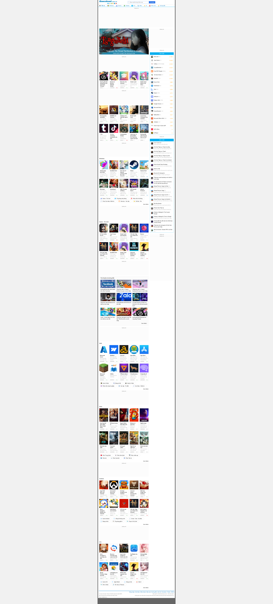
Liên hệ (159, 592)
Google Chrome (158, 103)
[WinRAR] (152, 78)
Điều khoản (143, 592)
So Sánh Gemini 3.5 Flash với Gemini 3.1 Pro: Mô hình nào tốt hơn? (162, 182)
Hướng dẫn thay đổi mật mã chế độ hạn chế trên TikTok (163, 221)
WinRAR (157, 78)
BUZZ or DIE (157, 168)
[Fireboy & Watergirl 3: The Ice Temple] (152, 217)
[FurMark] (152, 122)
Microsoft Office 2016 (160, 119)
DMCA (172, 592)
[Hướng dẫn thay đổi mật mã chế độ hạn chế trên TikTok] (152, 222)
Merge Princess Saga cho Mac (162, 186)
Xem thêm (145, 204)
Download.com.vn (163, 593)
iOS (100, 542)
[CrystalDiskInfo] (152, 68)
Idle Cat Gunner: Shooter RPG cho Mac (163, 230)
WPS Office (156, 129)
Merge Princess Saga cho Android (162, 199)
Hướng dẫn (154, 592)
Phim (100, 406)
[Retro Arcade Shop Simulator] (152, 165)
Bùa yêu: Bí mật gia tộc (159, 173)
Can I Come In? (157, 142)
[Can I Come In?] (152, 143)
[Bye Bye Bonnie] (152, 204)
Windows (101, 158)
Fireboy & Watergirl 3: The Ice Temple (162, 216)
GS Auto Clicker (158, 74)
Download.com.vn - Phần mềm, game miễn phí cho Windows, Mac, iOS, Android (108, 2)
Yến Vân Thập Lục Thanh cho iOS (162, 155)
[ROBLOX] (152, 97)
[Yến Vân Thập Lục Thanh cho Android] (152, 161)
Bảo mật (149, 592)
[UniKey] (152, 64)
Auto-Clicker (157, 60)
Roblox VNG (158, 100)
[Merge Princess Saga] (152, 191)
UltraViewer (157, 85)
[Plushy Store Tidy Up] (152, 209)
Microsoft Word (159, 108)
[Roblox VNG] (152, 100)
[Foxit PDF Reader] (152, 71)
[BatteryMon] (152, 115)
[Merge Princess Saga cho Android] (152, 200)
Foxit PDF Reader (160, 71)
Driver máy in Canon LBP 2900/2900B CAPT (160, 126)
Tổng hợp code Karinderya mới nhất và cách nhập (163, 178)
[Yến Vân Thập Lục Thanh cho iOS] (152, 156)
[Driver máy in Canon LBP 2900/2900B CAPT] (152, 126)
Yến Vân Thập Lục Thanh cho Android (162, 160)
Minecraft (157, 56)
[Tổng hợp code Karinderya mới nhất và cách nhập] (152, 178)
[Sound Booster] (152, 111)
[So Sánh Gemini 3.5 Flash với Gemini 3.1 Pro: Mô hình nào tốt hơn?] (152, 183)
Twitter (168, 592)
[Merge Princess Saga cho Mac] (152, 187)
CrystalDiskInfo (158, 67)
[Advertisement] (136, 19)
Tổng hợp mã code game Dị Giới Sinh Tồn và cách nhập (163, 226)
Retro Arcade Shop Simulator (160, 164)
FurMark (157, 122)
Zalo (156, 89)
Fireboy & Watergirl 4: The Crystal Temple (162, 213)
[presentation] (101, 41)
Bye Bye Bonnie (157, 203)
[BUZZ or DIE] (152, 169)
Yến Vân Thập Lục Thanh (160, 151)
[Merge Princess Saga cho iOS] (152, 196)
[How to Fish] (152, 82)
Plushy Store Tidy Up (159, 207)
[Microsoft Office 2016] (152, 118)
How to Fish (156, 82)
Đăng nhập (131, 592)
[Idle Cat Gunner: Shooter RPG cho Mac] (152, 230)
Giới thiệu (137, 592)
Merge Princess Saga (160, 190)
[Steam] (152, 93)
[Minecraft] (152, 57)
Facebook (164, 592)
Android (101, 478)
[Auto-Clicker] (152, 60)
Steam (157, 93)
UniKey (159, 64)
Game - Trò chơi (104, 222)
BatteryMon (157, 114)
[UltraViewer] (152, 86)
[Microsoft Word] (152, 107)
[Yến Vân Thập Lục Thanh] (152, 152)
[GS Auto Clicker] (152, 75)
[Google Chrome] (152, 104)
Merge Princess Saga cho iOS (162, 194)
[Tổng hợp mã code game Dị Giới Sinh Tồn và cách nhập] (152, 226)
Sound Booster (158, 111)
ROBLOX (157, 96)
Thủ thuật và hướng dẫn (107, 278)
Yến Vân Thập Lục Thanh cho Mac (162, 147)
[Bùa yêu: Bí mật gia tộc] (152, 174)
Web (100, 343)
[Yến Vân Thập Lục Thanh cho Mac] (152, 148)
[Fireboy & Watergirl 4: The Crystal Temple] (152, 213)
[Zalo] (152, 89)
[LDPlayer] (152, 133)
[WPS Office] (152, 129)
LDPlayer (156, 132)
